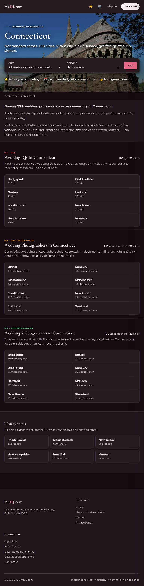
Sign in (112, 6)
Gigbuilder (11, 541)
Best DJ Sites (12, 546)
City (11, 63)
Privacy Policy (84, 522)
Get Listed (130, 6)
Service (72, 63)
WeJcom (13, 6)
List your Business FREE (90, 512)
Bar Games (11, 561)
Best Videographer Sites (19, 556)
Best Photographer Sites (19, 551)
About (79, 507)
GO (130, 65)
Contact (80, 517)
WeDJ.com (10, 95)
